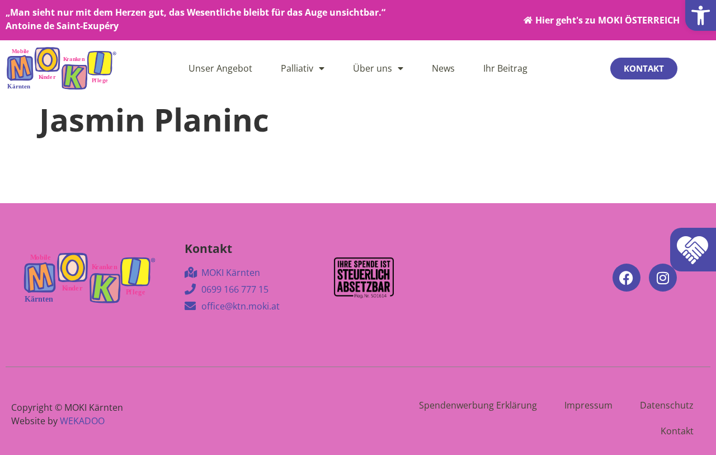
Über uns (372, 68)
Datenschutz (667, 405)
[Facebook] (626, 278)
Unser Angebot (220, 68)
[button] (700, 15)
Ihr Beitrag (505, 68)
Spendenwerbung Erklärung (478, 405)
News (443, 68)
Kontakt (677, 431)
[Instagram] (663, 278)
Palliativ (297, 68)
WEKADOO (82, 421)
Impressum (588, 405)
